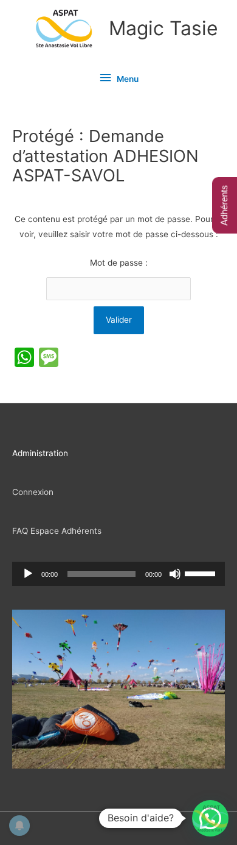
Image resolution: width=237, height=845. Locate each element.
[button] (210, 818)
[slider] (202, 573)
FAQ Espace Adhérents (56, 531)
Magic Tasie (163, 28)
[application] (118, 574)
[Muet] (175, 574)
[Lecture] (28, 574)
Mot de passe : (119, 263)
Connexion (32, 492)
